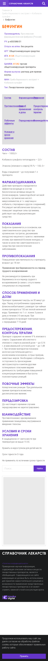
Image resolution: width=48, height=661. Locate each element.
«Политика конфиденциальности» (15, 563)
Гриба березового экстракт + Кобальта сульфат (21, 15)
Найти (40, 468)
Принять (24, 656)
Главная (6, 10)
